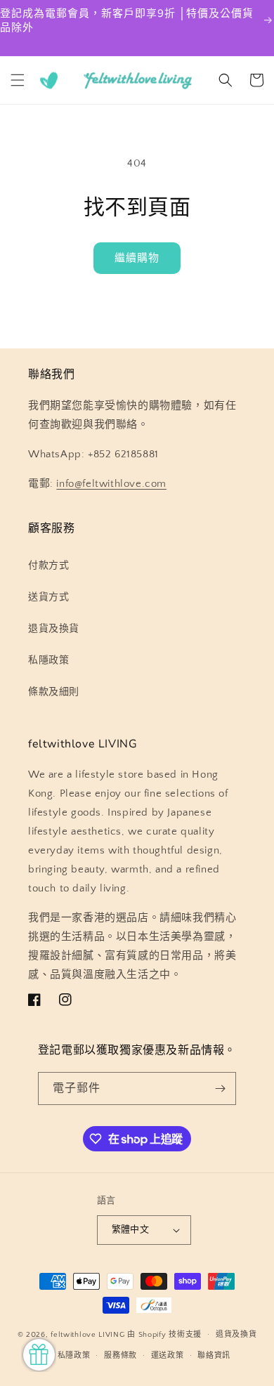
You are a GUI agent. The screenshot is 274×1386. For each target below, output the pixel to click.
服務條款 (120, 1356)
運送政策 (167, 1356)
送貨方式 (48, 597)
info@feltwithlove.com (111, 484)
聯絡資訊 (213, 1356)
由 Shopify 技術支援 (164, 1335)
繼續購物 (137, 258)
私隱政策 (48, 660)
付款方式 (48, 565)
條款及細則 (53, 692)
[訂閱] (219, 1088)
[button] (17, 80)
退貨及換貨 (53, 628)
